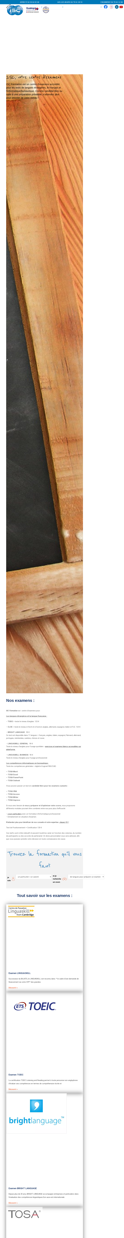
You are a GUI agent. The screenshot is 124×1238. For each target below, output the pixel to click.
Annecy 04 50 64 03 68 (29, 2)
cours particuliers (14, 814)
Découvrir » (13, 988)
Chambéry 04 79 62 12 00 (112, 2)
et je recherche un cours (57, 879)
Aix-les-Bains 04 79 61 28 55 (69, 2)
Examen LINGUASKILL (20, 973)
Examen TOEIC (16, 1074)
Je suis (9, 879)
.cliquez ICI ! (64, 822)
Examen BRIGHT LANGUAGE (23, 1188)
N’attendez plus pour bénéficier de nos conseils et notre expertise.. (32, 822)
